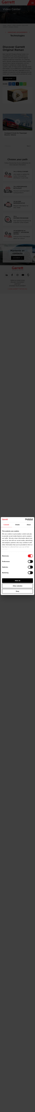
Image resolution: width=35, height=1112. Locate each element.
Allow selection (17, 586)
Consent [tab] (6, 524)
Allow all (17, 580)
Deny (17, 591)
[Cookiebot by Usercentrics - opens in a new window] (25, 519)
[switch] (30, 561)
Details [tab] (17, 524)
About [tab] (29, 524)
